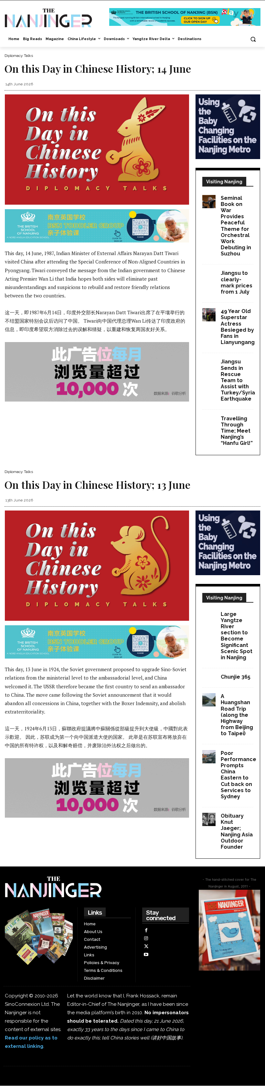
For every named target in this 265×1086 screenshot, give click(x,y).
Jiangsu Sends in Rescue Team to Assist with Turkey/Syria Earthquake (238, 380)
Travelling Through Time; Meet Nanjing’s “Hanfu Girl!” (237, 430)
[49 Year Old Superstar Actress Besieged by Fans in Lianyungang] (209, 314)
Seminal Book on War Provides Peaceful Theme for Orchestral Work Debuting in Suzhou (236, 226)
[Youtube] (146, 955)
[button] (252, 39)
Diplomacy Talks (19, 56)
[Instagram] (146, 938)
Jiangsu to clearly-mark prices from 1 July (236, 282)
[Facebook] (146, 930)
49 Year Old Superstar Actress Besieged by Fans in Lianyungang (238, 326)
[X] (146, 946)
